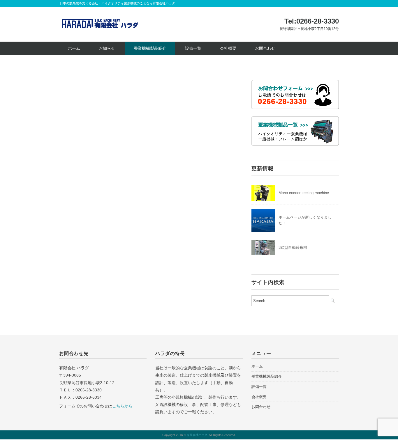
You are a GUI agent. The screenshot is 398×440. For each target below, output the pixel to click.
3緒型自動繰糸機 (293, 247)
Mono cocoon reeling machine (304, 193)
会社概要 (228, 48)
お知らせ (107, 48)
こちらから (122, 406)
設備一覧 (193, 48)
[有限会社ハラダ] (100, 19)
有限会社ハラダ (197, 435)
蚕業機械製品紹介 (150, 48)
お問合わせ (265, 48)
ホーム (74, 48)
